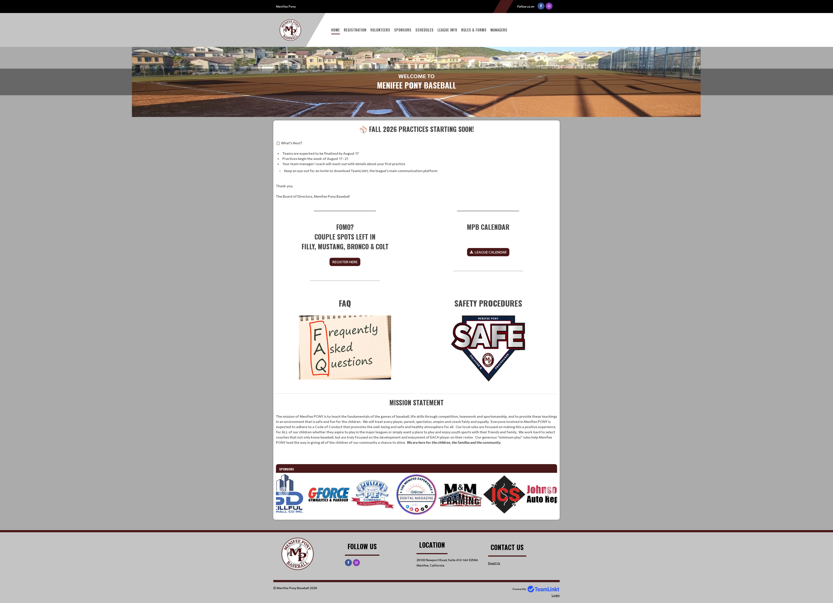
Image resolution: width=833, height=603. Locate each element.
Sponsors (403, 30)
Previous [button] (283, 492)
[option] (329, 494)
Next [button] (549, 492)
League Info (447, 30)
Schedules (424, 30)
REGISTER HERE (344, 262)
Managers (498, 30)
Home (335, 30)
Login (556, 595)
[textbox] (416, 161)
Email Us (494, 563)
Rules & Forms (474, 30)
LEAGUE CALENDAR (491, 252)
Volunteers (380, 30)
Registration (355, 30)
